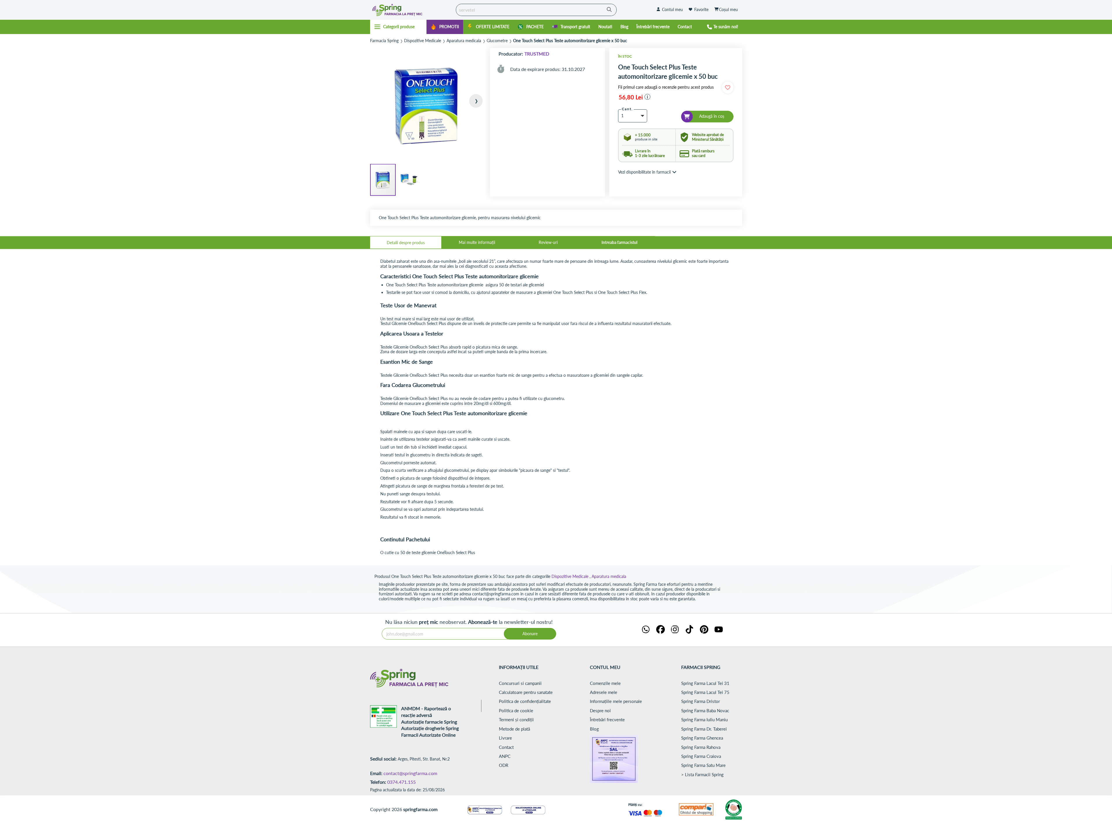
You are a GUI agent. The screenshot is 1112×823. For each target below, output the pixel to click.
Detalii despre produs (406, 242)
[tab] (405, 242)
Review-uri (548, 242)
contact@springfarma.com (410, 773)
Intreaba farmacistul (619, 242)
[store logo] (412, 10)
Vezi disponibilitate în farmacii (644, 171)
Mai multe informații (477, 242)
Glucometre (497, 40)
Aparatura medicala (464, 40)
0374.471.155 (401, 782)
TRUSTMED (536, 53)
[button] (474, 105)
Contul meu (672, 9)
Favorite (701, 9)
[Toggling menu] (398, 27)
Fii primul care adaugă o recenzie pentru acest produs (666, 87)
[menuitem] (444, 27)
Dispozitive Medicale (422, 40)
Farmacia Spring (384, 40)
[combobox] (536, 10)
